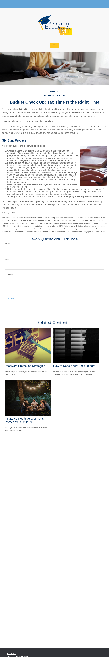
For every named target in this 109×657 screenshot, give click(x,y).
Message (9, 275)
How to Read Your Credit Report (74, 366)
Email (7, 259)
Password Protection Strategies (25, 366)
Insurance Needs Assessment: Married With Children (24, 420)
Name (7, 243)
